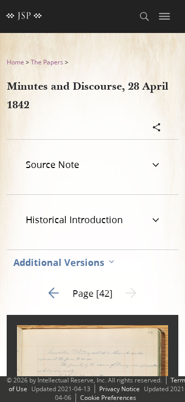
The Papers (47, 62)
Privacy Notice (119, 388)
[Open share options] (157, 128)
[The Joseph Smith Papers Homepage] (24, 16)
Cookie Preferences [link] (108, 397)
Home (15, 62)
